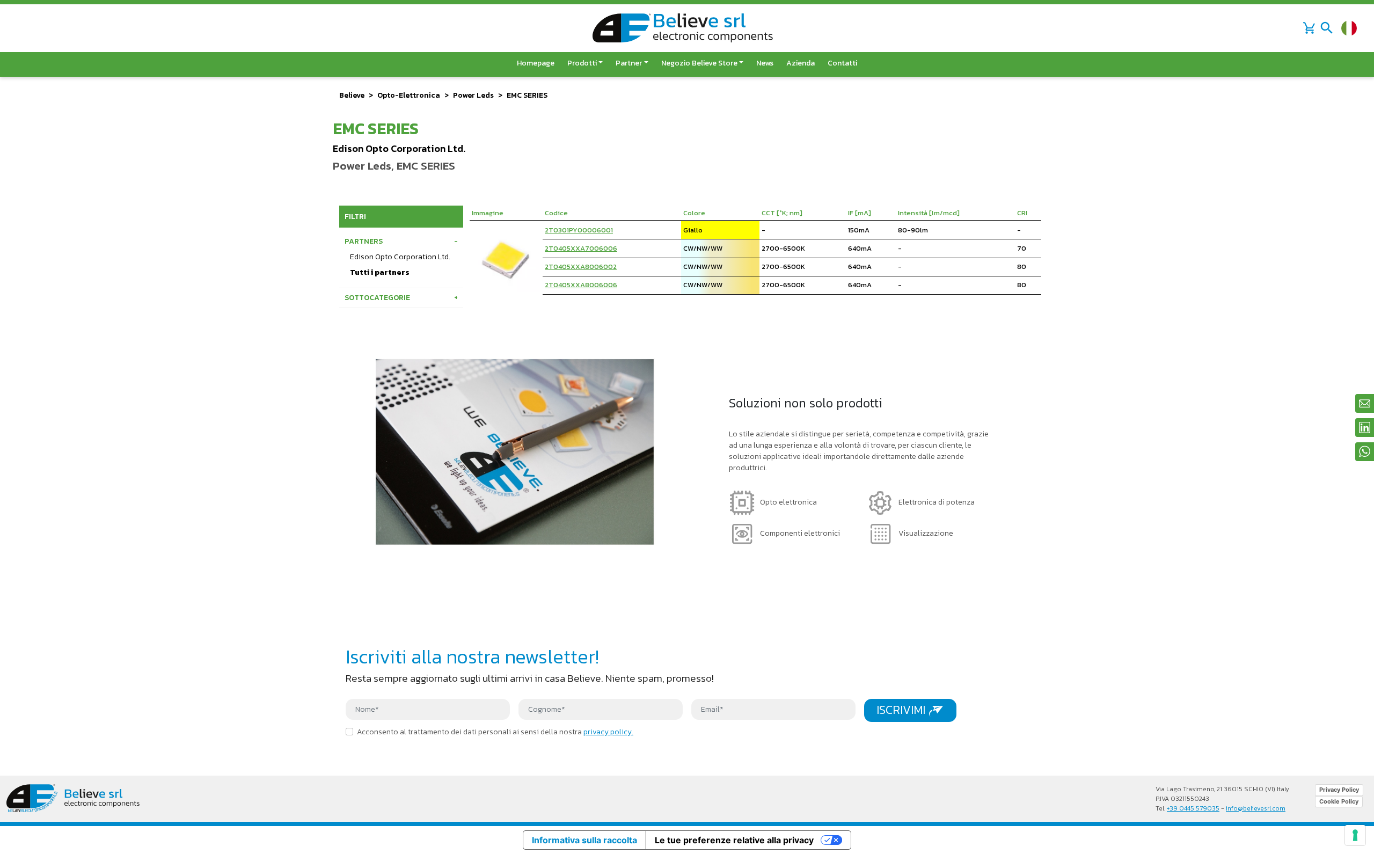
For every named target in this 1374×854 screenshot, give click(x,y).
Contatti (842, 63)
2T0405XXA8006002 (581, 266)
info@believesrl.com (1255, 808)
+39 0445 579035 (1193, 808)
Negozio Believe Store (699, 63)
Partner (629, 63)
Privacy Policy (1339, 789)
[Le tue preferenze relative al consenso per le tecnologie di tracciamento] (1355, 835)
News (764, 63)
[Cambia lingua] (1349, 28)
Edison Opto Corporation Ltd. (400, 256)
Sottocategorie (377, 297)
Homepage (535, 63)
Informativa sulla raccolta (584, 840)
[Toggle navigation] (1327, 28)
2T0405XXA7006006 (581, 248)
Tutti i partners (380, 272)
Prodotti (582, 63)
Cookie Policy (1338, 801)
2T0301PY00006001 (579, 230)
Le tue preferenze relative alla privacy (734, 840)
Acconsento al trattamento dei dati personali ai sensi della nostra (495, 732)
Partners (364, 241)
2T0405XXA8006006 (581, 285)
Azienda (800, 63)
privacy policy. (608, 732)
